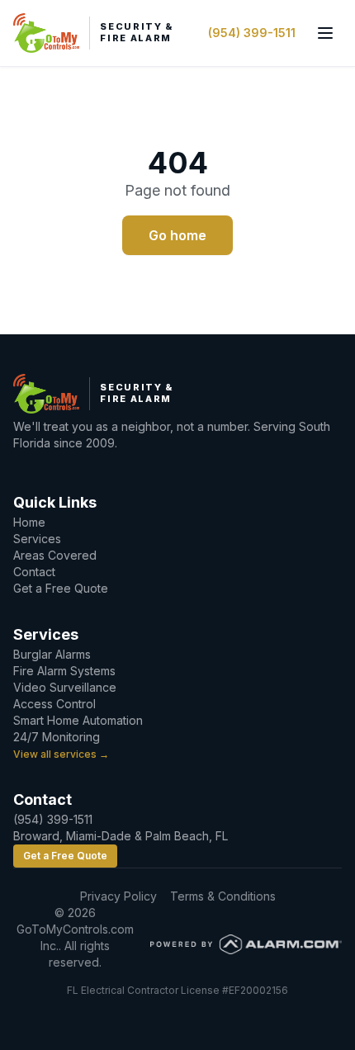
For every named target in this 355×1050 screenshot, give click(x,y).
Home (29, 522)
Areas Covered (55, 555)
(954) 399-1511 (252, 33)
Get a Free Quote (60, 588)
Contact (34, 572)
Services (37, 539)
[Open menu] (325, 33)
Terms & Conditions (223, 896)
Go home (177, 235)
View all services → (61, 754)
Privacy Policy (118, 896)
